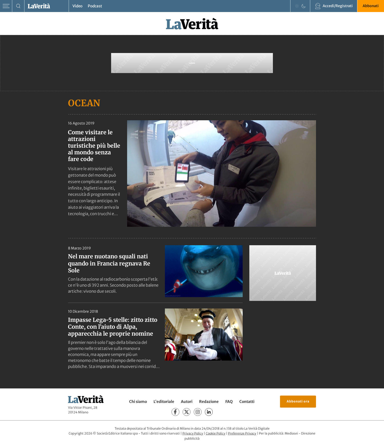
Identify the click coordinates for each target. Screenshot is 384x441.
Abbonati (371, 6)
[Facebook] (175, 412)
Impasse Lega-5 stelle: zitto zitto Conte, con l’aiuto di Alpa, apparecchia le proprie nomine (112, 326)
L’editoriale (164, 401)
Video (77, 6)
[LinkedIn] (209, 412)
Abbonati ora (298, 401)
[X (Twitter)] (186, 412)
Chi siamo (138, 401)
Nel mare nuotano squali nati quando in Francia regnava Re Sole (109, 263)
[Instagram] (198, 412)
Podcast (95, 6)
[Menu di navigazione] (6, 6)
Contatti (246, 401)
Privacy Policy (192, 433)
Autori (186, 401)
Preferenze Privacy (242, 433)
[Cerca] (18, 6)
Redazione (209, 401)
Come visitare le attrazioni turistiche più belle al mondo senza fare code (94, 146)
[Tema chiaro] (297, 6)
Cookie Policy (215, 433)
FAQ (229, 401)
